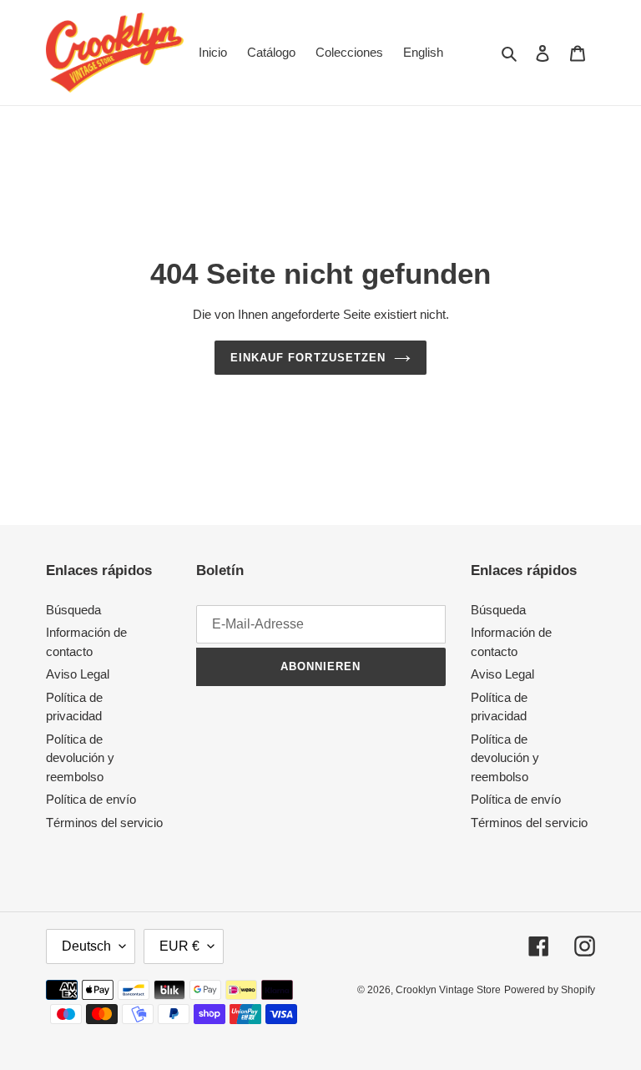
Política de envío (91, 799)
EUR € (179, 946)
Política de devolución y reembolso (80, 758)
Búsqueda (73, 610)
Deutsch (86, 946)
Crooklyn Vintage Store (448, 990)
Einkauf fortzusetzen (308, 357)
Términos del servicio (104, 822)
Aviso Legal (77, 674)
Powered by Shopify (549, 990)
